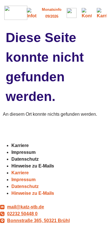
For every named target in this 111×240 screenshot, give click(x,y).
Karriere (20, 145)
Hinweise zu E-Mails (32, 166)
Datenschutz (25, 159)
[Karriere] (102, 13)
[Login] (72, 13)
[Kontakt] (87, 13)
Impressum (23, 152)
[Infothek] (32, 13)
